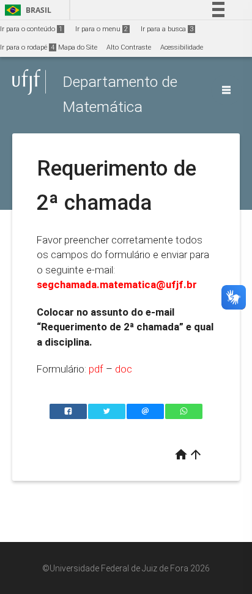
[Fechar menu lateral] (226, 90)
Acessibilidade (181, 47)
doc (123, 369)
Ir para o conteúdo (31, 29)
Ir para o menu (101, 29)
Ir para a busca (167, 29)
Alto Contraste (128, 47)
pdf (96, 369)
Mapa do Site (77, 47)
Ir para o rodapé (27, 47)
